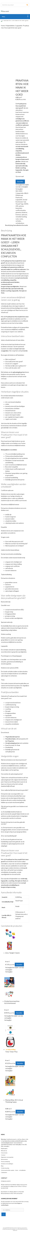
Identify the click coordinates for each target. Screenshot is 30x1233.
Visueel (18, 204)
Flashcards (19, 197)
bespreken (19, 208)
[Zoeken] (27, 5)
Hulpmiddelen (10, 25)
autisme (21, 206)
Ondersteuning (5, 1168)
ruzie (17, 219)
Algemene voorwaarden (7, 1157)
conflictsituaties (21, 210)
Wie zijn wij (4, 1150)
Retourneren (4, 1159)
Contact (3, 1155)
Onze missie (4, 1153)
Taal (24, 202)
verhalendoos (20, 223)
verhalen (18, 221)
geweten (18, 212)
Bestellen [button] (19, 964)
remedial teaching (21, 217)
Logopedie (19, 25)
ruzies (21, 219)
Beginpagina (4, 1148)
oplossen (24, 214)
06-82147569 (4, 1188)
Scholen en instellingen (7, 1163)
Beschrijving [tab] (9, 225)
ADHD (26, 204)
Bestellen (20, 181)
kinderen (24, 212)
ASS (17, 206)
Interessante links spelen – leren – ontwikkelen (13, 1170)
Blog (2, 1166)
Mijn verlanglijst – (5, 1146)
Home (3, 25)
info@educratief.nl (5, 1181)
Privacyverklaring (5, 1161)
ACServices (15, 1230)
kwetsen (18, 214)
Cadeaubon (4, 1172)
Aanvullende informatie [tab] (20, 225)
